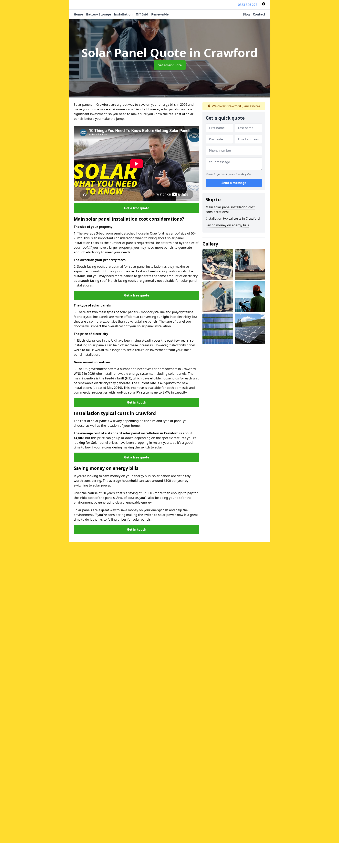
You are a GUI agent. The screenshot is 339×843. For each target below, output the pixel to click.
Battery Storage (98, 14)
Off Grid (142, 14)
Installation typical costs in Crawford (233, 218)
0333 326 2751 (248, 5)
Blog (246, 14)
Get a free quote (136, 208)
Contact (259, 14)
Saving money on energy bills (227, 225)
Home (78, 14)
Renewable (160, 14)
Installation (123, 14)
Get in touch (136, 402)
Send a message (233, 183)
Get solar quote (170, 65)
